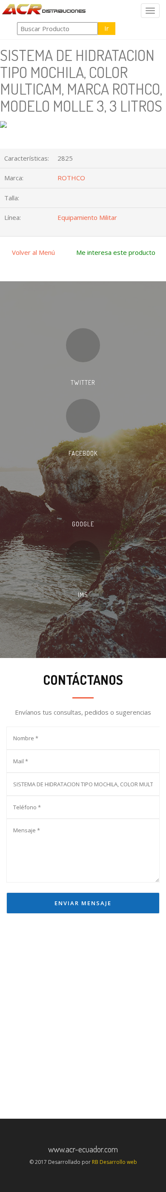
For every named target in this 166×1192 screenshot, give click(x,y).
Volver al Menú (33, 252)
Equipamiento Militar (87, 217)
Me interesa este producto (115, 252)
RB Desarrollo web (114, 1162)
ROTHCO (71, 177)
